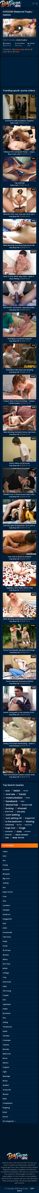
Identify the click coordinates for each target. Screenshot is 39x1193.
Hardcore (6, 914)
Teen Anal (7, 937)
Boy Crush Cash (14, 154)
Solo (4, 901)
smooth (8, 835)
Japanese (7, 1004)
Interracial (7, 982)
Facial (5, 946)
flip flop (19, 825)
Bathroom (7, 1054)
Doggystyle (7, 919)
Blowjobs (6, 874)
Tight (5, 1072)
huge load (10, 828)
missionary (28, 825)
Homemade (7, 932)
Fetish (5, 941)
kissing (30, 821)
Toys (4, 977)
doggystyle (30, 818)
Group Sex (7, 1090)
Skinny (5, 959)
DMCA (19, 1191)
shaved (22, 808)
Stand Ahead (14, 746)
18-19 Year (7, 950)
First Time (6, 964)
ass (7, 837)
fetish (17, 790)
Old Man (6, 1036)
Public (5, 1031)
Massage (6, 1076)
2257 (32, 1188)
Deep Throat (8, 892)
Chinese (6, 1045)
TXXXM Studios (14, 403)
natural (25, 791)
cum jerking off (14, 818)
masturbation (14, 797)
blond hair (12, 804)
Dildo (5, 1099)
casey (17, 52)
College (6, 973)
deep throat (18, 837)
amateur (28, 831)
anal (7, 790)
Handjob (6, 910)
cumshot (9, 831)
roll (10, 52)
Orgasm (6, 1067)
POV (4, 1000)
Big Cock (6, 878)
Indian (5, 1009)
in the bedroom (14, 821)
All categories (8, 1121)
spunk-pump (19, 49)
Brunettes (6, 1013)
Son (4, 887)
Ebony (5, 1081)
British (5, 968)
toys (22, 801)
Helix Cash (14, 123)
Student (6, 1085)
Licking (5, 1022)
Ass (4, 860)
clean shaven (21, 834)
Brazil (5, 1112)
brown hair (27, 804)
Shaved (6, 955)
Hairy (5, 986)
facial (22, 794)
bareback (11, 801)
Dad (4, 923)
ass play (21, 811)
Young (5, 865)
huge (22, 828)
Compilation (7, 1103)
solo (19, 831)
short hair (9, 811)
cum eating (13, 814)
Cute (4, 896)
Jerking (5, 883)
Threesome (7, 1027)
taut (28, 49)
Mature (5, 1063)
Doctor (5, 1117)
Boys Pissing (14, 279)
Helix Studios (22, 40)
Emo (4, 1018)
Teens (5, 851)
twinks (28, 798)
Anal (4, 856)
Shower (6, 1094)
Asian (5, 928)
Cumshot (6, 905)
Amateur (6, 869)
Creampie (7, 1040)
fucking (10, 808)
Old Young (7, 991)
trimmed (9, 824)
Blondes (6, 1049)
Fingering (6, 1108)
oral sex (10, 794)
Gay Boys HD (14, 216)
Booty (5, 1058)
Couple (5, 995)
